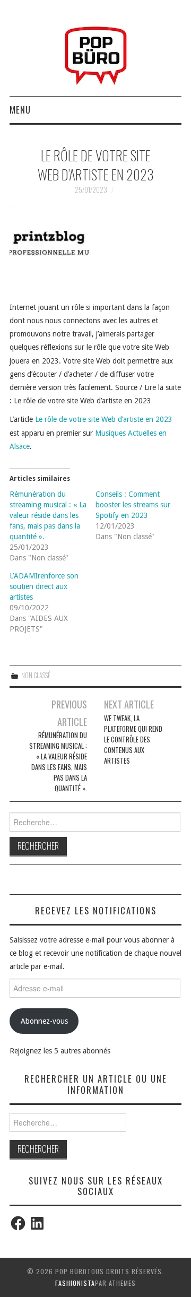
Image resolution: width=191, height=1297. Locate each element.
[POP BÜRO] (95, 52)
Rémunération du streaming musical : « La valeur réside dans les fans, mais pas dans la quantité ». (48, 515)
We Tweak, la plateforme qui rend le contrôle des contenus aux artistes (133, 739)
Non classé (35, 675)
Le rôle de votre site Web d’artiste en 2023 (103, 419)
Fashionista (75, 1283)
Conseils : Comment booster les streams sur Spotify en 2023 (133, 505)
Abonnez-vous (44, 1021)
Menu (20, 109)
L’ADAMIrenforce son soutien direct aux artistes (44, 586)
